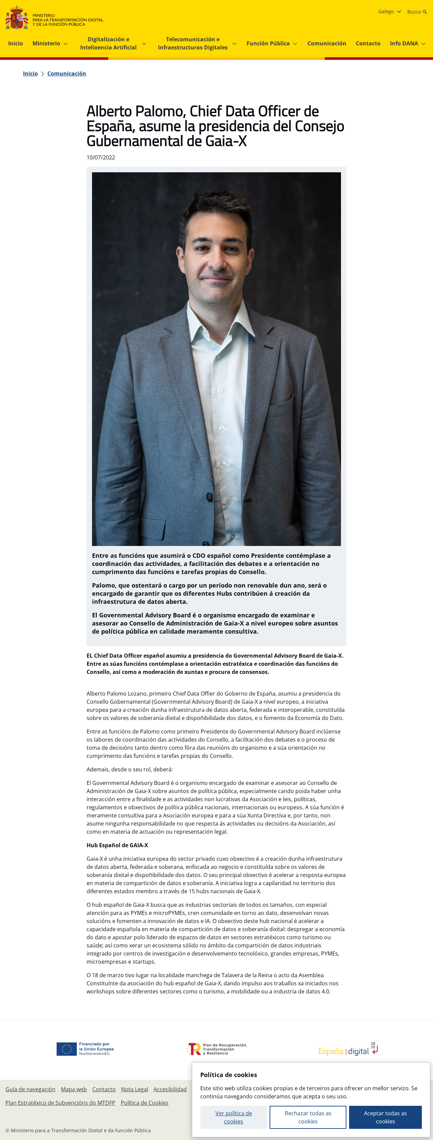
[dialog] (311, 1099)
